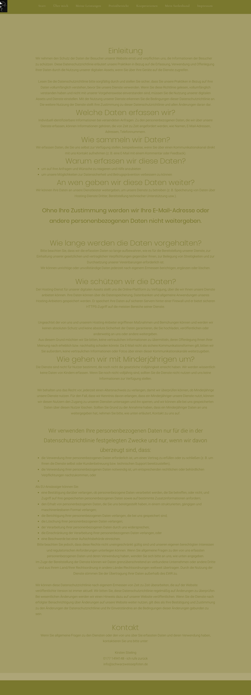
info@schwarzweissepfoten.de (125, 664)
